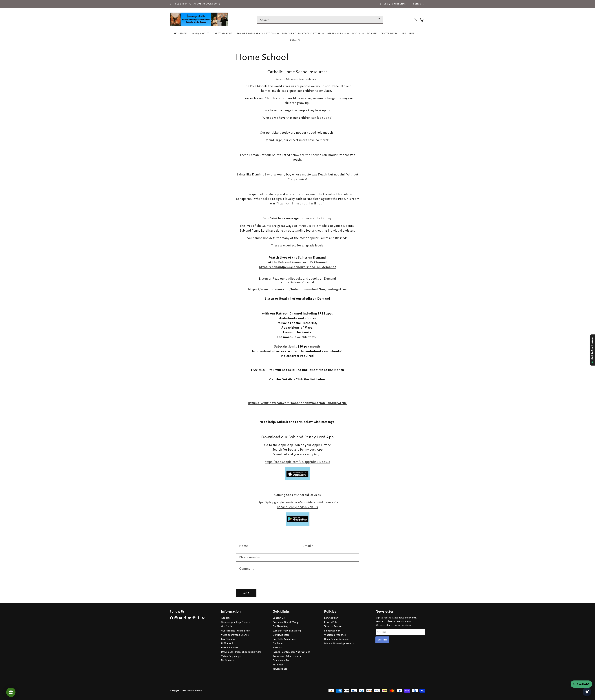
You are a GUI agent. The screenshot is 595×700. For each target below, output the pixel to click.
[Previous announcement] (170, 4)
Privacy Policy (331, 622)
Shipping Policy (332, 631)
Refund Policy (331, 618)
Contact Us (279, 618)
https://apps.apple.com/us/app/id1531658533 (297, 462)
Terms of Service (333, 626)
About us (226, 618)
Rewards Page (280, 669)
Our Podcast (279, 643)
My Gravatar (228, 660)
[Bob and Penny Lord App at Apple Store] (297, 480)
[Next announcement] (380, 4)
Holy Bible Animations (284, 639)
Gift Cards (226, 626)
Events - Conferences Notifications (291, 652)
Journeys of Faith (194, 690)
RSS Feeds (278, 665)
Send (245, 593)
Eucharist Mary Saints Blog (287, 631)
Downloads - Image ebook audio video (241, 652)
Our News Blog (280, 626)
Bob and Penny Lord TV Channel (302, 262)
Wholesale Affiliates (335, 635)
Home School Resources (336, 639)
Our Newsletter (281, 635)
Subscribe (382, 640)
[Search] (379, 19)
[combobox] (320, 20)
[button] (257, 33)
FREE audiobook (229, 648)
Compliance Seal (281, 660)
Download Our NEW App (286, 622)
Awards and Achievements (287, 656)
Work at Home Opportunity (339, 643)
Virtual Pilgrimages (231, 656)
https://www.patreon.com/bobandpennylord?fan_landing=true (297, 289)
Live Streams (228, 639)
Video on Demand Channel (235, 635)
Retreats (277, 648)
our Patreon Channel (299, 282)
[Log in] (415, 20)
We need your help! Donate (235, 622)
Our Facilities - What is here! (236, 631)
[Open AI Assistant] (587, 692)
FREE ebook (227, 643)
